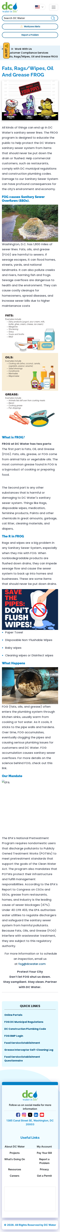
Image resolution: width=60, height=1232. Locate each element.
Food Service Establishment (22, 1043)
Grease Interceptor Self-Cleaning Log (28, 1049)
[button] (39, 7)
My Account (44, 1146)
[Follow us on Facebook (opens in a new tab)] (18, 1114)
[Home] (11, 7)
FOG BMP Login (13, 1036)
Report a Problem (30, 35)
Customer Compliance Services (27, 53)
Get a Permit (44, 1175)
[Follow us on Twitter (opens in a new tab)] (30, 1114)
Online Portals (13, 1015)
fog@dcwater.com (32, 964)
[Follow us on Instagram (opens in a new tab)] (24, 1114)
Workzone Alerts (32, 26)
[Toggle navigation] (53, 7)
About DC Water (15, 1146)
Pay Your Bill (44, 1152)
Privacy (44, 1169)
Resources (14, 1169)
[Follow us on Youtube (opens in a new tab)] (42, 1114)
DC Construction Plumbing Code (25, 1029)
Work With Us (23, 49)
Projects (15, 1152)
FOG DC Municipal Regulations (23, 1022)
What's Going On (14, 1159)
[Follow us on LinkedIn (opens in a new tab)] (36, 1114)
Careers (14, 1175)
